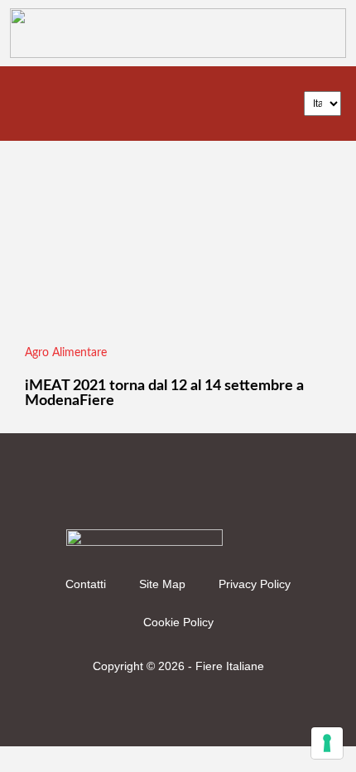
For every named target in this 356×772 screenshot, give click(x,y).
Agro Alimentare (66, 353)
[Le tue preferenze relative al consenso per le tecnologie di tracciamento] (327, 743)
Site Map (162, 584)
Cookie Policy (178, 622)
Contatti (85, 584)
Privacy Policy (255, 584)
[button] (30, 103)
